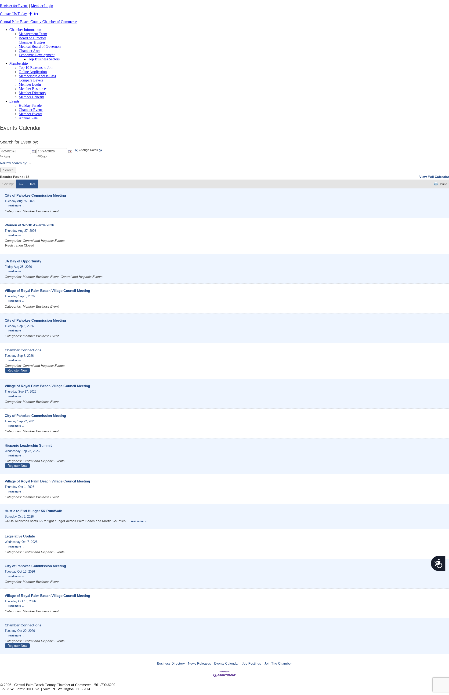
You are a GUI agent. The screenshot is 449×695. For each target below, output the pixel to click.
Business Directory (171, 663)
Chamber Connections (23, 350)
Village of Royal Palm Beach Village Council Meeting (47, 291)
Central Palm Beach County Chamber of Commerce (38, 22)
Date (32, 184)
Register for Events (14, 6)
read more (14, 205)
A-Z (21, 184)
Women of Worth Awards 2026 (29, 225)
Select (34, 151)
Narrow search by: (13, 163)
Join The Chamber (278, 663)
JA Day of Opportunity (23, 261)
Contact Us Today (13, 14)
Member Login (42, 6)
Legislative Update (20, 536)
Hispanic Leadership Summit (28, 445)
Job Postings (251, 663)
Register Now (17, 370)
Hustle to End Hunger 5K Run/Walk (33, 511)
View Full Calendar (434, 177)
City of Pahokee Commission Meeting (35, 195)
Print (443, 184)
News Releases (199, 663)
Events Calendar (226, 663)
